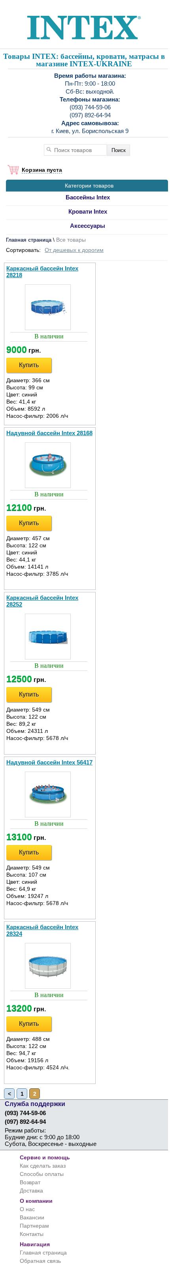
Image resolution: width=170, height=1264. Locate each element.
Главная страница (28, 240)
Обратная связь (40, 1261)
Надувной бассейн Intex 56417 (49, 762)
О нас (27, 1209)
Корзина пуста (42, 170)
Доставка (31, 1190)
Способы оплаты (42, 1174)
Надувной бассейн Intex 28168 (49, 433)
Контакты (31, 1234)
